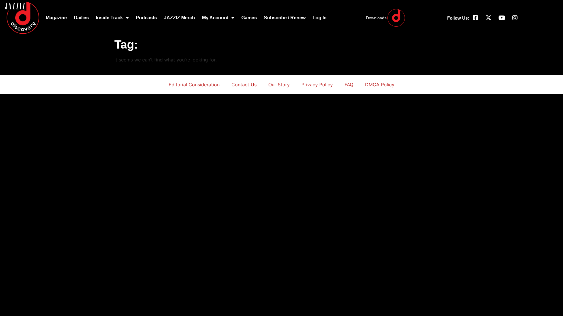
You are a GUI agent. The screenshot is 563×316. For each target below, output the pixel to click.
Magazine (56, 17)
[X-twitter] (488, 18)
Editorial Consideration (194, 84)
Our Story (279, 84)
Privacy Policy (317, 84)
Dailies (81, 17)
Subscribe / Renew (285, 17)
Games (249, 17)
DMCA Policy (379, 84)
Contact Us (244, 84)
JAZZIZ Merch (179, 17)
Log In (320, 17)
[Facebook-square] (475, 18)
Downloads (376, 18)
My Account (215, 17)
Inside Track (109, 17)
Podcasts (146, 17)
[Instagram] (515, 18)
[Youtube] (502, 18)
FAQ (349, 84)
